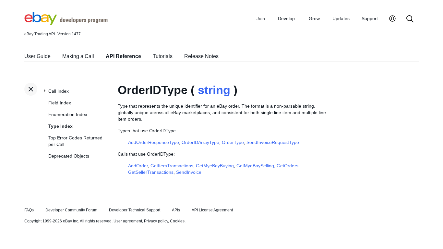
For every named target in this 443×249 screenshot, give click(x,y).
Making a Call (78, 56)
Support (370, 18)
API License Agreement (212, 210)
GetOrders (287, 165)
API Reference (123, 56)
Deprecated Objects (68, 156)
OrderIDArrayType (200, 142)
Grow (314, 18)
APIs (176, 210)
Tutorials (163, 56)
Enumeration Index (67, 114)
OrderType (233, 142)
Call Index (58, 91)
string (214, 90)
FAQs (29, 210)
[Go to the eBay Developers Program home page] (66, 23)
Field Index (59, 102)
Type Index (60, 126)
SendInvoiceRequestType (272, 142)
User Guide (37, 56)
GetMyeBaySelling (255, 165)
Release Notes (201, 56)
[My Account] (392, 19)
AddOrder (138, 165)
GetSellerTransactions (151, 172)
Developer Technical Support (134, 210)
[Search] (410, 19)
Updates (341, 18)
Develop (286, 18)
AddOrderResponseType (153, 142)
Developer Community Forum (71, 210)
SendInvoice (188, 172)
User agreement (128, 221)
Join (261, 18)
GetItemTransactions (171, 165)
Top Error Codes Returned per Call (75, 141)
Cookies (177, 221)
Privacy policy (156, 221)
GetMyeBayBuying (215, 165)
